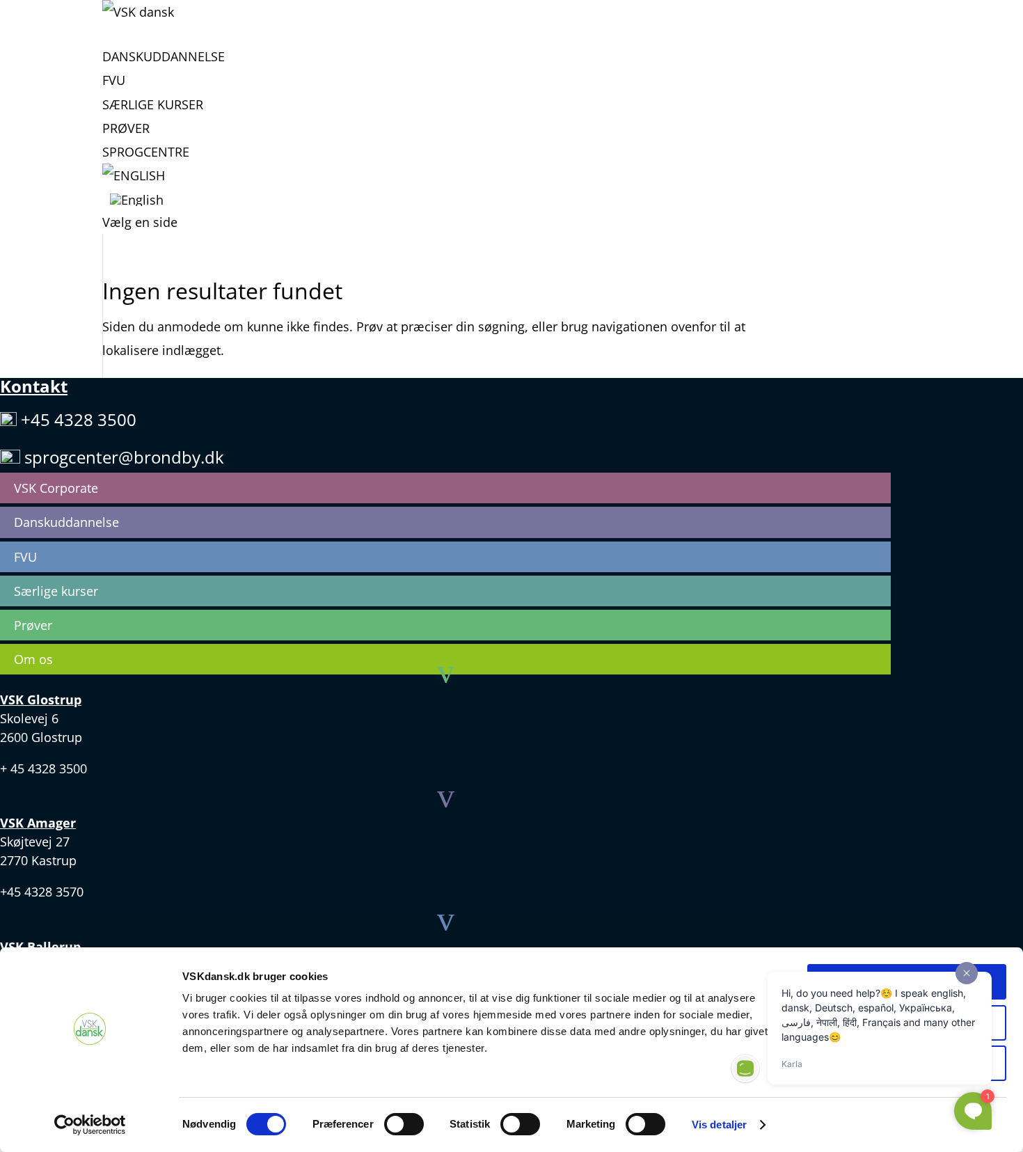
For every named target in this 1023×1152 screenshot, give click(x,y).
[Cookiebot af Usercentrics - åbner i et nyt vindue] (90, 1124)
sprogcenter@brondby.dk (124, 456)
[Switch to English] (133, 186)
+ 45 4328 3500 (43, 768)
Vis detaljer (719, 1124)
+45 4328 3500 (78, 419)
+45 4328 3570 (42, 891)
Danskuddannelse (163, 56)
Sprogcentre (145, 151)
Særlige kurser (152, 104)
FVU (113, 80)
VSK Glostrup (40, 699)
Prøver (126, 128)
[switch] (404, 1124)
